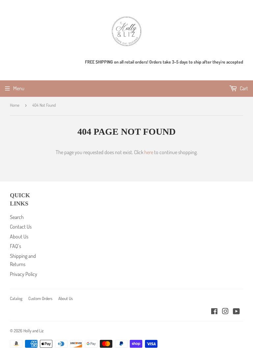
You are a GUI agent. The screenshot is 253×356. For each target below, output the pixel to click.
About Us (19, 236)
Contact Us (21, 226)
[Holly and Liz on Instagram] (225, 312)
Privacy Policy (23, 274)
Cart (243, 88)
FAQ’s (15, 246)
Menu (18, 88)
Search (17, 217)
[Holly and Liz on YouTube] (236, 312)
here (148, 152)
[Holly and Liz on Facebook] (214, 312)
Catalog (16, 298)
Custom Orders (40, 298)
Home (14, 105)
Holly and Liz (33, 330)
